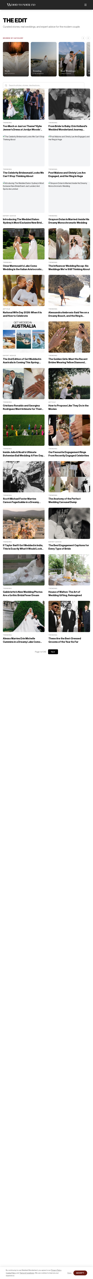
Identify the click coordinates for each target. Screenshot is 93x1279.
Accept (80, 1273)
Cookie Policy (11, 1273)
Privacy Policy (56, 1270)
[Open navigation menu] (85, 5)
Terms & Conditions (27, 1273)
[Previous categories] (83, 38)
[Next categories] (88, 38)
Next (53, 652)
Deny (69, 1273)
